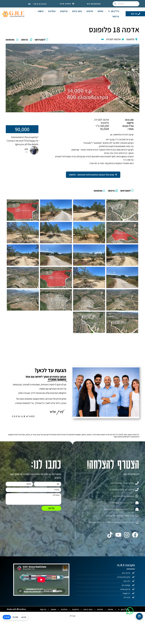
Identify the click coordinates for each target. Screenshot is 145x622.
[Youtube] (118, 535)
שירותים (90, 11)
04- (94, 4)
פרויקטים (63, 11)
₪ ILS (23, 617)
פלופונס (130, 39)
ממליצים (51, 11)
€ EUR (7, 617)
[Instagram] (127, 535)
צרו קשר (115, 16)
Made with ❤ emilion (16, 609)
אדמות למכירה (113, 39)
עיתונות (41, 11)
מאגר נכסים (77, 11)
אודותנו (100, 11)
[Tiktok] (110, 535)
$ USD (15, 617)
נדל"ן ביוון (115, 11)
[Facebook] (135, 535)
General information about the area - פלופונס (91, 174)
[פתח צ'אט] (139, 616)
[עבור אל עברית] (29, 4)
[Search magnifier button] (115, 3)
